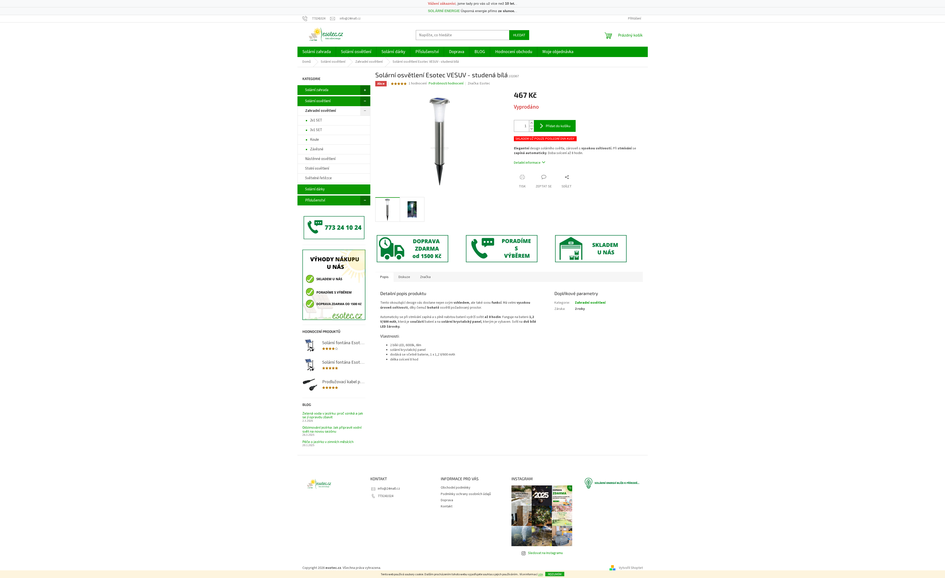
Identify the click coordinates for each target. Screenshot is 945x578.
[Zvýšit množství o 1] (531, 123)
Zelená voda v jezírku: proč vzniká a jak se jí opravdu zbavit (332, 415)
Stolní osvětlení (317, 168)
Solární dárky (315, 189)
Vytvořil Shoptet (631, 567)
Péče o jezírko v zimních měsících (328, 441)
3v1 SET (316, 130)
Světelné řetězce (318, 178)
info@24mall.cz (389, 488)
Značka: (479, 83)
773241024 (385, 496)
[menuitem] (316, 52)
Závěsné (316, 149)
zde (540, 574)
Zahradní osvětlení (320, 110)
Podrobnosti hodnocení (446, 83)
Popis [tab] (384, 277)
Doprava (447, 500)
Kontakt (446, 506)
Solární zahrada (316, 90)
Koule (314, 139)
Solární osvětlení (318, 101)
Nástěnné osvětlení (320, 158)
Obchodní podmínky (455, 487)
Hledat (519, 35)
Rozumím (555, 574)
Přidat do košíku (558, 126)
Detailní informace (527, 162)
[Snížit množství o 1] (531, 129)
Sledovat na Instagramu (545, 553)
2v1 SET (316, 120)
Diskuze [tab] (404, 277)
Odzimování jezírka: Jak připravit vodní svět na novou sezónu (331, 429)
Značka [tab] (425, 277)
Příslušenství (315, 200)
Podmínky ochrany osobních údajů (466, 494)
